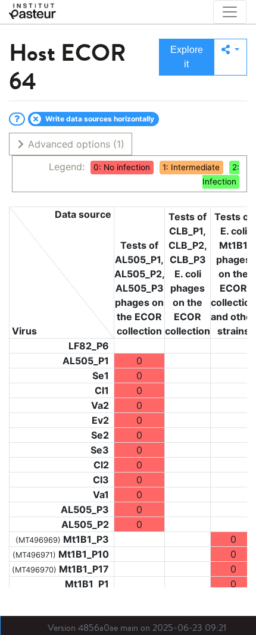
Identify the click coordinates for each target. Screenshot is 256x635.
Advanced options (74, 144)
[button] (230, 57)
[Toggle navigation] (229, 12)
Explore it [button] (186, 57)
